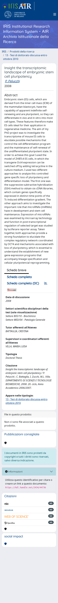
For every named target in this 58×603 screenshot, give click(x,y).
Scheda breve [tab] (16, 270)
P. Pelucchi (12, 81)
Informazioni (15, 471)
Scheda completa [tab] (19, 277)
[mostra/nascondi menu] (54, 14)
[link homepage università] (15, 14)
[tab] (46, 283)
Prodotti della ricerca (22, 51)
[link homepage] (18, 6)
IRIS (4, 51)
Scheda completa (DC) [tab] (23, 283)
